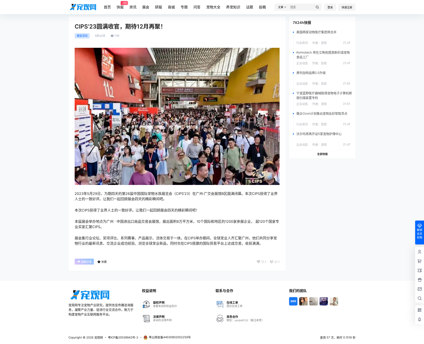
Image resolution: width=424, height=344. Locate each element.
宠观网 (98, 337)
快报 (120, 6)
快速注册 (347, 7)
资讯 (132, 7)
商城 (171, 7)
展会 (145, 7)
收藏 (104, 261)
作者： (319, 42)
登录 (330, 7)
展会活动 (82, 36)
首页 (107, 7)
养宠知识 (233, 7)
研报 (158, 7)
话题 (249, 7)
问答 (197, 7)
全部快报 (322, 154)
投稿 (262, 7)
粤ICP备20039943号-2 (123, 337)
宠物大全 (213, 7)
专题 (184, 7)
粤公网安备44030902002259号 (170, 337)
